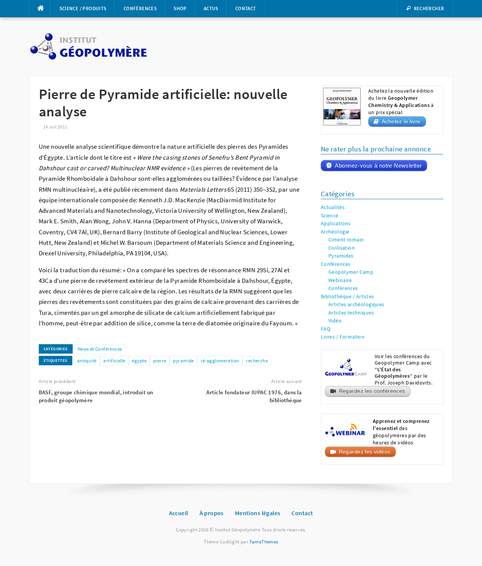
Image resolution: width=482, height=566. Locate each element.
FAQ (325, 329)
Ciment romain (346, 239)
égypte (139, 360)
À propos (212, 513)
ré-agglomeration (220, 360)
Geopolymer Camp (350, 272)
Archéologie (335, 232)
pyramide (183, 360)
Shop (180, 8)
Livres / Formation (343, 337)
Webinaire (340, 280)
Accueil (178, 513)
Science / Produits (83, 8)
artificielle (114, 360)
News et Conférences (100, 349)
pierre (159, 360)
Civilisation (341, 248)
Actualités (333, 207)
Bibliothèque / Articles (347, 296)
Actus (211, 8)
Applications (336, 223)
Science (330, 215)
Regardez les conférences (372, 391)
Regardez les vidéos (364, 452)
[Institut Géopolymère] (88, 46)
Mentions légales (258, 513)
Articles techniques (351, 313)
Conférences (140, 8)
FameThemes (264, 542)
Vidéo (335, 320)
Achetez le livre (401, 121)
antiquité (87, 360)
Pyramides (341, 256)
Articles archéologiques (356, 304)
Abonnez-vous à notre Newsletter (378, 165)
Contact (245, 8)
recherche (257, 360)
